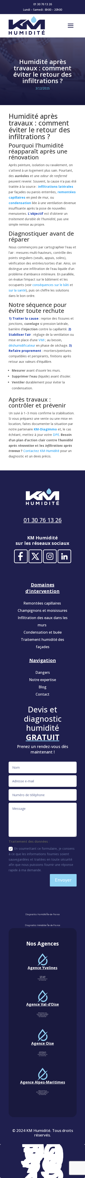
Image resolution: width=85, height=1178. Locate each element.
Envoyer (63, 880)
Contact (42, 694)
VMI (41, 340)
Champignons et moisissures (42, 610)
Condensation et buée (43, 632)
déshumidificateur (22, 345)
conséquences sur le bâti (50, 285)
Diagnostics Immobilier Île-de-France (42, 925)
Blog (42, 686)
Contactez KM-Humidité (41, 451)
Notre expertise (42, 679)
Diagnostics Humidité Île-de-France (42, 914)
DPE (56, 434)
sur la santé (17, 290)
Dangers (42, 672)
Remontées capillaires (42, 603)
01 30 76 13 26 (42, 4)
